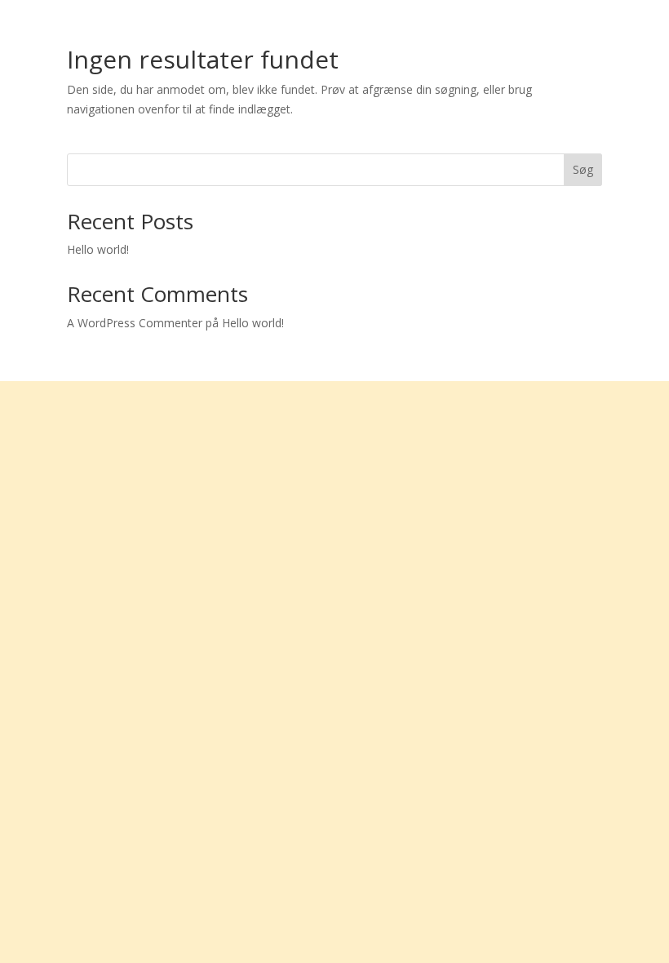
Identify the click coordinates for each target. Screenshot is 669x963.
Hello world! (98, 249)
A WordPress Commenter (134, 323)
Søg (583, 169)
